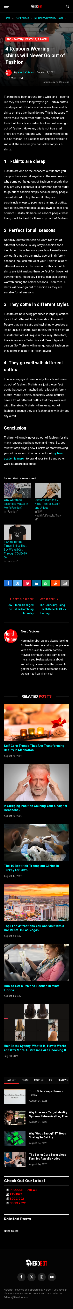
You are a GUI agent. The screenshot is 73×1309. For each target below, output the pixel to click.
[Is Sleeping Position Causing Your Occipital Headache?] (36, 782)
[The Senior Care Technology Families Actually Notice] (15, 1159)
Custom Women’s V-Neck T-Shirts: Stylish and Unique (47, 503)
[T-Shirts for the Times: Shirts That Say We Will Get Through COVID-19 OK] (17, 532)
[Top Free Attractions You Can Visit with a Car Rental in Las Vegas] (36, 902)
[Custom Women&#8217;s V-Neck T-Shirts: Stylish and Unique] (48, 490)
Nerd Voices (26, 72)
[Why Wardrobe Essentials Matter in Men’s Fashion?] (17, 490)
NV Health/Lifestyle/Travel (27, 39)
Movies (39, 1079)
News (25, 1079)
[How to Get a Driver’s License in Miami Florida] (36, 962)
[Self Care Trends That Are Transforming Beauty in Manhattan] (36, 722)
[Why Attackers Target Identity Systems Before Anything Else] (15, 1117)
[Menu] (6, 6)
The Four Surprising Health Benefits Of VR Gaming (53, 609)
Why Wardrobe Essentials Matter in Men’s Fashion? (16, 503)
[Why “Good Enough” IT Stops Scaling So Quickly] (15, 1138)
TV (50, 1079)
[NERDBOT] (36, 6)
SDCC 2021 (18, 1198)
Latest (11, 1079)
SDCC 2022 (18, 1203)
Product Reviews (23, 1190)
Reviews (63, 1079)
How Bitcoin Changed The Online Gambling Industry (20, 609)
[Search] (67, 6)
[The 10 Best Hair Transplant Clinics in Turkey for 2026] (36, 842)
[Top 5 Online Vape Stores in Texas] (15, 1096)
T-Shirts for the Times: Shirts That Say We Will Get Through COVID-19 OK (15, 549)
